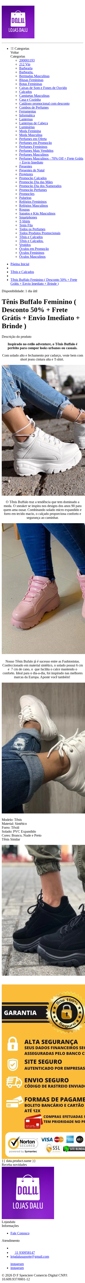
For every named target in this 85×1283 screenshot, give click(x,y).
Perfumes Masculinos (34, 154)
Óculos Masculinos (32, 256)
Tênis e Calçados (31, 237)
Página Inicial (19, 264)
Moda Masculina (30, 135)
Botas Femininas (30, 84)
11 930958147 (24, 1252)
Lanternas (26, 119)
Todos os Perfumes (32, 229)
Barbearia (25, 68)
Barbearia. (26, 72)
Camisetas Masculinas (34, 95)
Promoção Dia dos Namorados (40, 186)
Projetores (26, 174)
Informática (27, 115)
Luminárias (27, 127)
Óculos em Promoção (34, 249)
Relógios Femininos (33, 201)
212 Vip (24, 64)
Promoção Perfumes (33, 190)
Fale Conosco (19, 1233)
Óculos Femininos (31, 253)
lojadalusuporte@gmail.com (29, 1256)
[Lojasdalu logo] (18, 37)
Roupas (24, 209)
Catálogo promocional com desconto (44, 103)
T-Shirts (24, 221)
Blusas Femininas (31, 80)
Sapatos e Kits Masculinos (37, 213)
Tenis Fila (26, 225)
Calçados (25, 92)
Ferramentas (27, 111)
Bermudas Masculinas (34, 76)
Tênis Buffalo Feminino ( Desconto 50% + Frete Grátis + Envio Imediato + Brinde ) (43, 281)
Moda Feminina (30, 131)
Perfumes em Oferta (33, 139)
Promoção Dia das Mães (36, 182)
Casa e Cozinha (30, 99)
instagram (17, 1264)
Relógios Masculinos (33, 205)
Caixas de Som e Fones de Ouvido (43, 88)
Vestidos (25, 245)
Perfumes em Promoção (35, 143)
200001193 (27, 60)
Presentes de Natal (31, 170)
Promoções (26, 194)
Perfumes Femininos (33, 147)
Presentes (25, 166)
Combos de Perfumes (34, 107)
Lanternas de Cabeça (33, 123)
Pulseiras (25, 198)
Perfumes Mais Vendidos (36, 150)
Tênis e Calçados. (31, 241)
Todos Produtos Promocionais (39, 233)
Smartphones (28, 217)
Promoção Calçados (33, 178)
